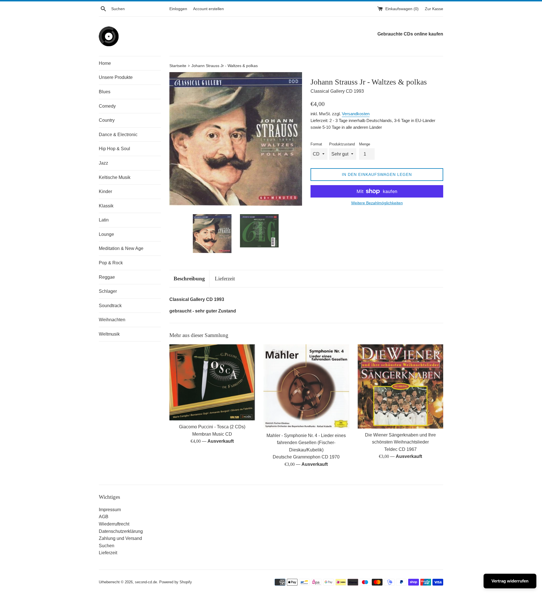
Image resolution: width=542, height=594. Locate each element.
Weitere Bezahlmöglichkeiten (377, 203)
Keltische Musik (114, 177)
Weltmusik (109, 334)
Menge (364, 144)
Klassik (106, 205)
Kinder (105, 191)
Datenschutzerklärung (121, 531)
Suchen (106, 545)
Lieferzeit (225, 279)
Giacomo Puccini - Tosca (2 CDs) (212, 426)
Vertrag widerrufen (509, 581)
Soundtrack (110, 305)
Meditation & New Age (121, 248)
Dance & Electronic (118, 134)
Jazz (103, 163)
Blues (104, 91)
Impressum (110, 509)
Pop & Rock (111, 262)
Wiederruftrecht (114, 524)
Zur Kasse (434, 8)
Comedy (107, 106)
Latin (104, 220)
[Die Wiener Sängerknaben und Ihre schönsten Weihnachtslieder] (400, 386)
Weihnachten (112, 319)
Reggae (107, 277)
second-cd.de (146, 582)
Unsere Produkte (116, 77)
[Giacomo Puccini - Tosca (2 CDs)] (212, 382)
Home (105, 63)
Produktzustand (342, 144)
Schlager (108, 291)
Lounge (106, 234)
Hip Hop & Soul (114, 148)
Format (316, 144)
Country (107, 120)
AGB (103, 516)
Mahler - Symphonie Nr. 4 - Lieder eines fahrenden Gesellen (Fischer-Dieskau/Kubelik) (306, 442)
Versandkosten (356, 113)
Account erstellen (208, 8)
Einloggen (178, 8)
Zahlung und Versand (120, 538)
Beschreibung (189, 279)
